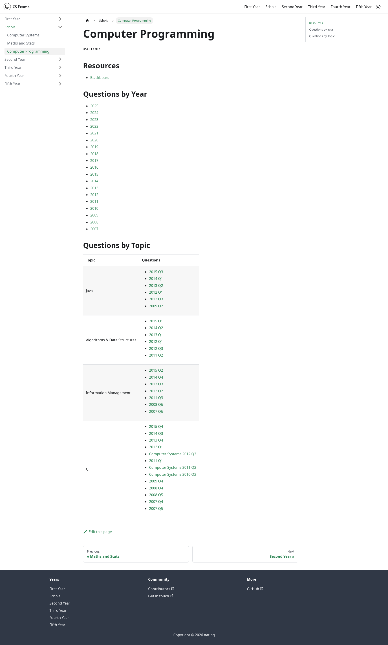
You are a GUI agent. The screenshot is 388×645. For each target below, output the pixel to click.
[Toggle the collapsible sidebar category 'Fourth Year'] (60, 75)
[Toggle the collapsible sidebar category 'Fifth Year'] (60, 83)
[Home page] (87, 20)
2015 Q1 (156, 321)
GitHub (253, 588)
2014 (94, 181)
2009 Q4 (156, 481)
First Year (252, 6)
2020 (94, 140)
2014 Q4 (156, 377)
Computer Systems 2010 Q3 (172, 474)
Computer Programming (28, 51)
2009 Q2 (156, 306)
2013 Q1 (156, 334)
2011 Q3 (156, 397)
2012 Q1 (156, 292)
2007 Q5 (156, 508)
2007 (94, 228)
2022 (94, 126)
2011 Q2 (156, 355)
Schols (270, 6)
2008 (94, 222)
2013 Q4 (156, 440)
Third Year (316, 6)
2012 (94, 194)
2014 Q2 (156, 327)
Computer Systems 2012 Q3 (172, 453)
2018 (94, 153)
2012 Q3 (156, 299)
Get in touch (158, 596)
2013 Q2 (156, 285)
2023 (94, 119)
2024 (94, 112)
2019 (94, 146)
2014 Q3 (156, 433)
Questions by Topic (322, 36)
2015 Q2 (156, 370)
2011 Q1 (156, 460)
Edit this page (100, 531)
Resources (316, 23)
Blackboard (100, 77)
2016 (94, 167)
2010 (94, 208)
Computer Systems (23, 35)
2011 (94, 201)
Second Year (292, 6)
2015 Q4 (156, 426)
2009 (94, 215)
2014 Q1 (156, 278)
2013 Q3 (156, 384)
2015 (94, 174)
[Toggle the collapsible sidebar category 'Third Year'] (60, 67)
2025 (94, 105)
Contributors (159, 588)
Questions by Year (321, 29)
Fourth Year (341, 6)
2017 (94, 160)
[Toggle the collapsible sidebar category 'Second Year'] (60, 59)
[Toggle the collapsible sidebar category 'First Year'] (60, 18)
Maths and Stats (21, 43)
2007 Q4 (156, 501)
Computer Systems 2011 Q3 (172, 467)
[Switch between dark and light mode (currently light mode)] (378, 6)
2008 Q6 (156, 404)
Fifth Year (364, 6)
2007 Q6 (156, 411)
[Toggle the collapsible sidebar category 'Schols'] (60, 27)
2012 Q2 (156, 390)
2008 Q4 (156, 488)
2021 (94, 133)
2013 (94, 187)
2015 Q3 (156, 271)
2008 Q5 (156, 494)
